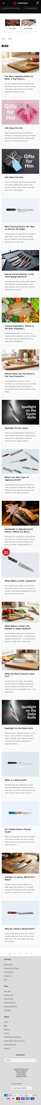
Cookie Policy (21, 1074)
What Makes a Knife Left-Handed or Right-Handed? (18, 627)
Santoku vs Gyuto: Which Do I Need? (20, 878)
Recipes (6, 1029)
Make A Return (9, 972)
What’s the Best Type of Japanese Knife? (17, 478)
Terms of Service (21, 1071)
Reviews (7, 1048)
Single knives (8, 995)
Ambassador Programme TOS (14, 1040)
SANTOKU (23, 3)
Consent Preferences (21, 1069)
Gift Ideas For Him (14, 177)
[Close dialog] (40, 1088)
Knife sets (7, 991)
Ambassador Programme (12, 1037)
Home (6, 1022)
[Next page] (31, 953)
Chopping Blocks (9, 1002)
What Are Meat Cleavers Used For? (19, 675)
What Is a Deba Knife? (16, 780)
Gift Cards (7, 1010)
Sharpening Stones (10, 1006)
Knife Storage (8, 999)
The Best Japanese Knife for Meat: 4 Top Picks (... (19, 77)
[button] (37, 3)
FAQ (5, 979)
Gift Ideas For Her (14, 128)
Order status (8, 964)
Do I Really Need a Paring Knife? (17, 830)
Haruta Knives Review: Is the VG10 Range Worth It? (19, 275)
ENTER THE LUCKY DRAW (20, 1102)
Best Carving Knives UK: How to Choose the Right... (20, 227)
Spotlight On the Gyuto (16, 428)
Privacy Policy (21, 1072)
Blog (5, 1025)
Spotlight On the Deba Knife (19, 728)
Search (6, 1033)
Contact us (7, 976)
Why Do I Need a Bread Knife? (20, 929)
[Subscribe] (35, 1060)
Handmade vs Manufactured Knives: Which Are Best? (19, 530)
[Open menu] (4, 3)
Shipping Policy (21, 1076)
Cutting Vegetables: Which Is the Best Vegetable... (19, 327)
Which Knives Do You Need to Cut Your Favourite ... (20, 375)
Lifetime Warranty (10, 1044)
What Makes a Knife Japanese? (20, 581)
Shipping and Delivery (11, 968)
